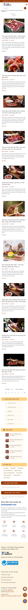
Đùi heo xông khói (7, 475)
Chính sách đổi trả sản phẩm (8, 582)
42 (24, 392)
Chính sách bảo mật (6, 580)
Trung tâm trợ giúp (5, 574)
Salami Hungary (18, 470)
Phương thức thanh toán (7, 577)
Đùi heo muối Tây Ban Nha (9, 473)
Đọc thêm (4, 51)
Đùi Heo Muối (19, 473)
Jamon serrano (7, 477)
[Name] (25, 8)
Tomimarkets (13, 468)
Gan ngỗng (6, 468)
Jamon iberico (20, 468)
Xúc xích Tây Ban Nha (8, 470)
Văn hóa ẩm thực (16, 475)
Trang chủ (12, 13)
